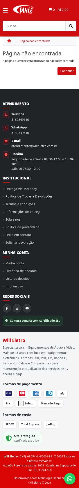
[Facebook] (7, 308)
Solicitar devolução (19, 242)
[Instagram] (17, 308)
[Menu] (5, 10)
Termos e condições (20, 204)
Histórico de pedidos (21, 271)
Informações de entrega (23, 212)
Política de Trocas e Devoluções (28, 196)
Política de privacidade (22, 227)
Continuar (67, 71)
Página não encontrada (35, 41)
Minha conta (14, 263)
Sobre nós (13, 219)
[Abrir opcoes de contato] (69, 478)
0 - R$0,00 (60, 9)
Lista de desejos (17, 278)
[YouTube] (27, 308)
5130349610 (20, 119)
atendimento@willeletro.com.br (34, 146)
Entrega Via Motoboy (21, 189)
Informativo (14, 286)
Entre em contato (18, 235)
